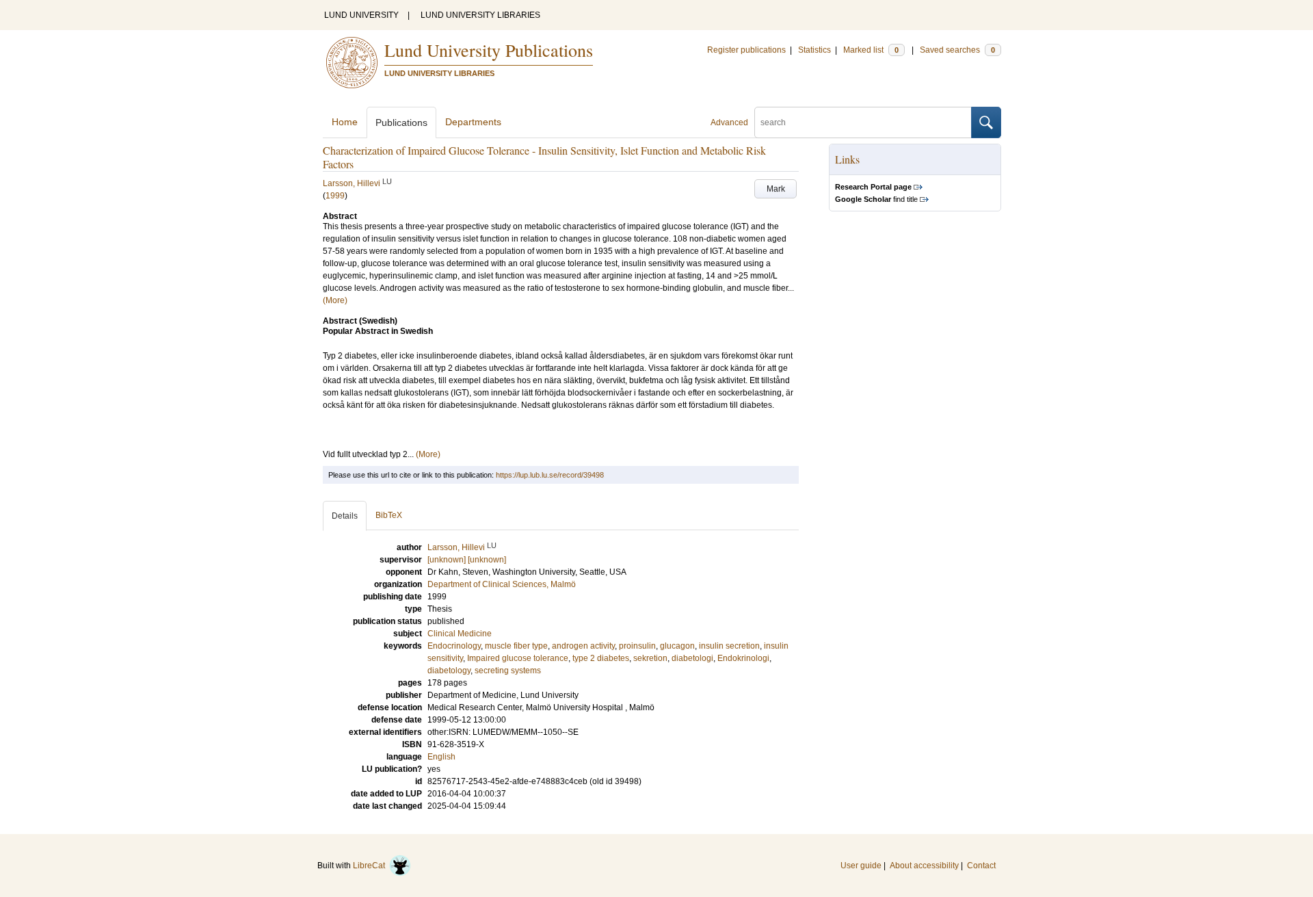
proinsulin (637, 646)
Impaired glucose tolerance (517, 658)
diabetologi (692, 658)
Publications (401, 122)
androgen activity (583, 646)
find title (876, 199)
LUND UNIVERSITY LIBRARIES (480, 15)
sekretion (650, 658)
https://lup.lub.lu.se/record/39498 (550, 475)
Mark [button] (776, 189)
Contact (981, 865)
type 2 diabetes (600, 658)
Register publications (746, 50)
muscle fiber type (516, 646)
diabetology (448, 670)
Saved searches (957, 50)
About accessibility (924, 865)
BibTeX (388, 515)
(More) (335, 300)
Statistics (814, 50)
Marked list (871, 50)
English (441, 757)
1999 (335, 195)
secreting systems (508, 670)
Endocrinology (454, 646)
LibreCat (371, 865)
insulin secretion (729, 646)
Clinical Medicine (459, 633)
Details (345, 516)
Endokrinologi (743, 658)
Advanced (729, 122)
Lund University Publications (488, 50)
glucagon (677, 646)
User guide (860, 865)
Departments (473, 121)
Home (345, 121)
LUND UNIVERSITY (361, 15)
